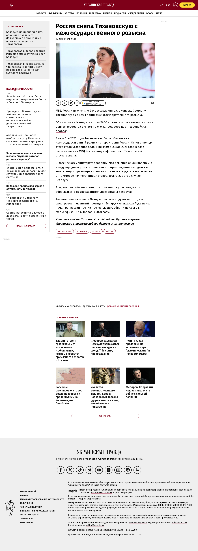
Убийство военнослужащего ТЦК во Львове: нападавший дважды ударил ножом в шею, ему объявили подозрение (105, 397)
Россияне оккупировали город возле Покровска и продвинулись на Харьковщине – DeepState (69, 395)
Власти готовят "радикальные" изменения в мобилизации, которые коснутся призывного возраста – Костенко (70, 350)
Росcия (109, 231)
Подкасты (120, 13)
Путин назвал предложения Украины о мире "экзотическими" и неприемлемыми (138, 347)
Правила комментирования (122, 306)
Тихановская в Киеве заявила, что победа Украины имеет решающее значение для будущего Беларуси (25, 68)
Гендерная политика (30, 507)
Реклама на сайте (29, 491)
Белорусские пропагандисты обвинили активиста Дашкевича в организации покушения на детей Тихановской (25, 38)
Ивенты (107, 13)
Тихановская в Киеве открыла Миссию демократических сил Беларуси (25, 54)
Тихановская (64, 231)
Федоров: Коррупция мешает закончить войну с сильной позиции (139, 392)
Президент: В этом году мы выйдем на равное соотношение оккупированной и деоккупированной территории (24, 119)
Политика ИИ (26, 503)
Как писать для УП (29, 515)
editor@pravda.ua (95, 525)
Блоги (149, 13)
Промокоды (26, 522)
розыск (96, 231)
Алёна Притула (179, 522)
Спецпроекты (136, 13)
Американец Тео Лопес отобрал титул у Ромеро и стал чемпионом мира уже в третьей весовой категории (24, 139)
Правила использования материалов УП (41, 499)
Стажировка (26, 518)
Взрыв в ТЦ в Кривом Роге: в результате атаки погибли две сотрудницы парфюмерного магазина (26, 172)
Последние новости (19, 89)
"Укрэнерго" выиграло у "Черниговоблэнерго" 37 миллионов (22, 201)
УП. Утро (69, 13)
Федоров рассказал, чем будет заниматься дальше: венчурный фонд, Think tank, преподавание (105, 347)
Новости (41, 13)
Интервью (95, 13)
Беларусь (82, 231)
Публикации (55, 13)
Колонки (81, 13)
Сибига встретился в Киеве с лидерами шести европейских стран (26, 215)
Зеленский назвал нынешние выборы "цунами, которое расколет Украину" (24, 156)
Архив (159, 13)
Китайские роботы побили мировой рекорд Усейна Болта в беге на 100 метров (26, 99)
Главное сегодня (67, 317)
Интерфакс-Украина (101, 492)
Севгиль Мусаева (138, 522)
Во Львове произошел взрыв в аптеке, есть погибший (25, 187)
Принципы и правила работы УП (37, 511)
